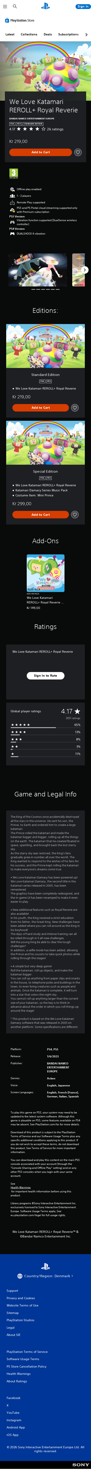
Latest (10, 34)
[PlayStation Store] (21, 20)
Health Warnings (21, 1187)
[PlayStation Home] (45, 6)
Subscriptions (68, 34)
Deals (48, 34)
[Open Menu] (5, 6)
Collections (29, 34)
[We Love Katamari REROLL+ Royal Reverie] (37, 269)
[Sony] (81, 1468)
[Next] (85, 270)
